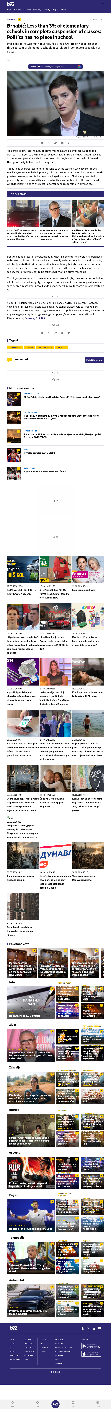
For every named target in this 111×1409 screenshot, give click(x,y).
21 (18, 468)
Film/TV (12, 1134)
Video (43, 1340)
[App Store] (91, 1354)
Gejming (86, 1258)
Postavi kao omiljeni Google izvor (47, 66)
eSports (27, 1348)
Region (55, 10)
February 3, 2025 (35, 318)
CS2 (59, 1161)
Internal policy (46, 347)
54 (18, 450)
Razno (12, 1012)
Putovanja (15, 1359)
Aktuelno (87, 1128)
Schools (62, 347)
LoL (10, 1180)
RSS (56, 1359)
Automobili (29, 1355)
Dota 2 (86, 1175)
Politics (17, 10)
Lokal (26, 1359)
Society (47, 10)
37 (18, 394)
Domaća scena (64, 1173)
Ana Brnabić (15, 347)
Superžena (28, 1344)
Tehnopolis (29, 1351)
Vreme (44, 1351)
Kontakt (58, 1363)
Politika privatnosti (64, 1351)
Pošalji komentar (94, 360)
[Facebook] (83, 1328)
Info (12, 1340)
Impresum (59, 1344)
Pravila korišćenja (63, 1348)
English (12, 959)
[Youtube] (99, 1328)
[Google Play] (91, 1346)
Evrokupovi (29, 468)
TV (42, 1344)
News (9, 10)
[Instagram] (94, 1328)
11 (18, 431)
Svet (85, 985)
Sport (13, 1344)
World (63, 10)
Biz (11, 1348)
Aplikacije (59, 1355)
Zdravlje (14, 1355)
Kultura (27, 1340)
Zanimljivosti (64, 1283)
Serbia (30, 347)
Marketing (59, 1340)
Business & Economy (32, 10)
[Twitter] (88, 1328)
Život (12, 1351)
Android (86, 1241)
